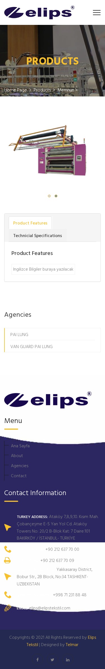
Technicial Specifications (37, 235)
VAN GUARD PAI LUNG (31, 346)
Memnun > (67, 89)
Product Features (30, 222)
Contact (19, 475)
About (17, 455)
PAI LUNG (19, 334)
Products (43, 89)
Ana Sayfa (20, 445)
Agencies (19, 465)
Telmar (72, 644)
